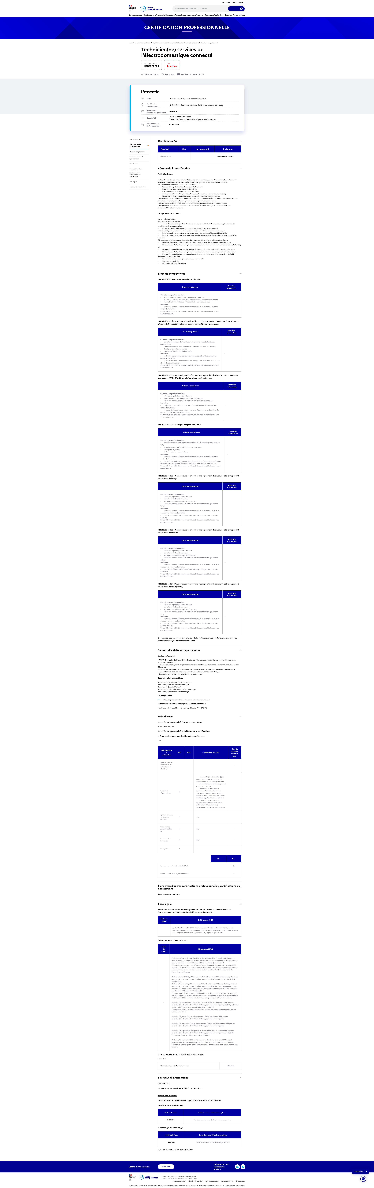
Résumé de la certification (174, 168)
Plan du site (194, 1185)
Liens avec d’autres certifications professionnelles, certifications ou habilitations (199, 887)
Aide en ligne (169, 74)
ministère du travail (194, 1181)
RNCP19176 (170, 1120)
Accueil (132, 43)
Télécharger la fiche (151, 74)
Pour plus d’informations (173, 1077)
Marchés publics (152, 1185)
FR (199, 74)
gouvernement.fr (178, 1181)
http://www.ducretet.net (225, 156)
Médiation (226, 2)
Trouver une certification (143, 43)
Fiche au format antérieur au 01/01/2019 (175, 1149)
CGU (223, 1185)
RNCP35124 (171, 1142)
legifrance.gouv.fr (211, 1181)
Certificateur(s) (167, 141)
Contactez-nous (240, 1185)
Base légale (165, 904)
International (237, 2)
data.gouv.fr (240, 1181)
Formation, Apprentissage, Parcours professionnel (184, 15)
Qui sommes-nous (135, 15)
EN (203, 74)
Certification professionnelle (154, 15)
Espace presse (143, 1185)
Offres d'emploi (133, 1185)
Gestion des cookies (184, 1185)
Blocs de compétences (171, 274)
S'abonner (166, 1166)
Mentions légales (230, 1185)
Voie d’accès (165, 716)
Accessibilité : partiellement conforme (210, 1185)
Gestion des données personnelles (167, 1185)
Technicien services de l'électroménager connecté (196, 105)
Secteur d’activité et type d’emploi (179, 650)
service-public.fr (226, 1181)
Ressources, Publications (214, 15)
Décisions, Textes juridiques (235, 15)
